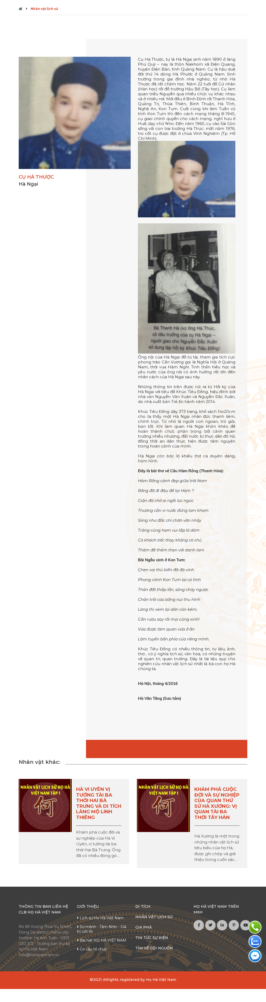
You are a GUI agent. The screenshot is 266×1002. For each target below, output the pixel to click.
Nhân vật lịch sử (44, 9)
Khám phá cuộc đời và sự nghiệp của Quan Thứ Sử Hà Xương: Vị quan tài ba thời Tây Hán (217, 803)
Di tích (142, 906)
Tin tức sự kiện (151, 937)
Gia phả (143, 927)
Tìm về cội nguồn (154, 948)
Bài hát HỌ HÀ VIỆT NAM (102, 940)
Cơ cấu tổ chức (93, 949)
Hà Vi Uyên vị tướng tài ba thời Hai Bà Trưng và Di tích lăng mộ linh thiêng (98, 803)
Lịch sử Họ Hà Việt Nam (101, 918)
